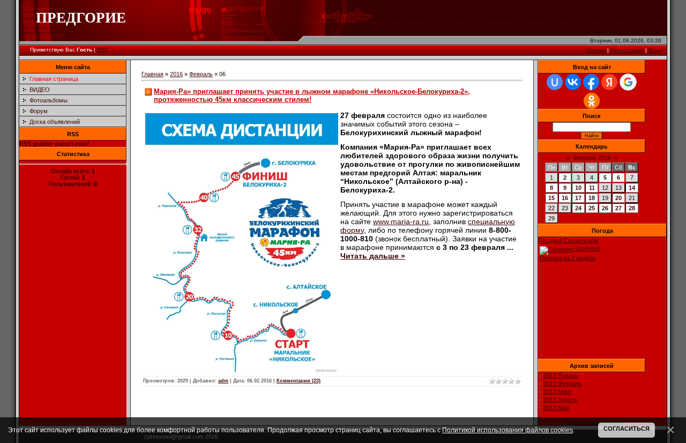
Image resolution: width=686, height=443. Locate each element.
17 (578, 198)
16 (565, 198)
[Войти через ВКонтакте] (573, 82)
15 (551, 198)
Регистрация (627, 50)
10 (578, 187)
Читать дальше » (372, 256)
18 (591, 198)
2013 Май (556, 407)
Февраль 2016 (592, 157)
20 (618, 198)
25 (591, 208)
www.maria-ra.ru (401, 221)
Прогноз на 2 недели (567, 258)
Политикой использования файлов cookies (507, 429)
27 (618, 208)
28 (632, 208)
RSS (102, 50)
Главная (595, 50)
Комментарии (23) (298, 380)
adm (223, 380)
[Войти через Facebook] (591, 82)
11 (592, 187)
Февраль (201, 74)
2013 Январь (560, 375)
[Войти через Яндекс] (609, 82)
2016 (176, 74)
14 (632, 187)
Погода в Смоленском (568, 240)
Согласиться (626, 428)
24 (578, 208)
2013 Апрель (560, 399)
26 (605, 208)
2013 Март (557, 391)
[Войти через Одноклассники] (592, 101)
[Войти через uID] (555, 82)
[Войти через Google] (628, 82)
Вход (654, 50)
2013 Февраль (562, 383)
